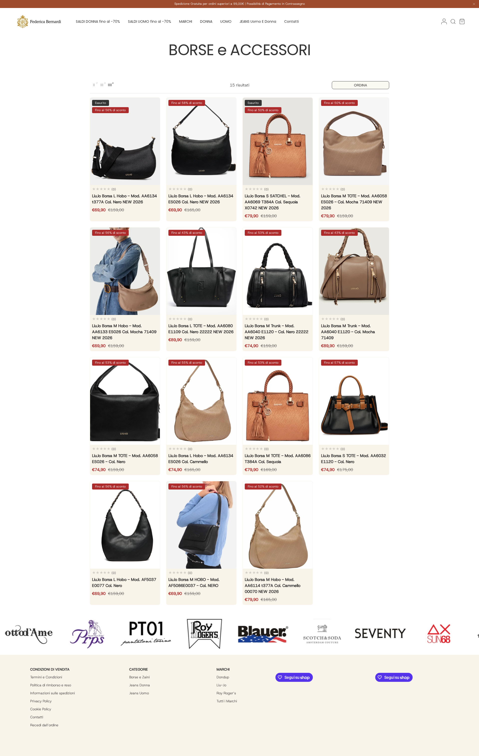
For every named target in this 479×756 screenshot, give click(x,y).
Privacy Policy (41, 701)
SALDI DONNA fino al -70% (98, 21)
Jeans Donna (139, 685)
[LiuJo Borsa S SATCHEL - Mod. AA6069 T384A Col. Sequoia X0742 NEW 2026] (278, 141)
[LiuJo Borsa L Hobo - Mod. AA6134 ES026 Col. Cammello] (201, 401)
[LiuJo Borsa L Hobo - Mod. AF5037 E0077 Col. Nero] (125, 525)
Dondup (223, 677)
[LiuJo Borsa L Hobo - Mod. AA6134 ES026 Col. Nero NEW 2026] (201, 141)
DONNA (206, 21)
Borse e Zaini (139, 677)
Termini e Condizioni (46, 677)
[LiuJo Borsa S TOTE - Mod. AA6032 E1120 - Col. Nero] (354, 401)
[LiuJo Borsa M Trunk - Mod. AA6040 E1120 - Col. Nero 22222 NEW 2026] (278, 271)
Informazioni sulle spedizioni (52, 693)
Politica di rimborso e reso (50, 685)
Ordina (360, 85)
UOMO (226, 21)
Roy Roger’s (226, 693)
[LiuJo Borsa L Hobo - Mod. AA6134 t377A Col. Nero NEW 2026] (125, 141)
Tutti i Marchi (227, 701)
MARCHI (185, 21)
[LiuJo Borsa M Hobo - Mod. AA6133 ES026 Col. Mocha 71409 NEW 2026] (125, 271)
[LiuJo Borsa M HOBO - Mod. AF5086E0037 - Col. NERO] (201, 525)
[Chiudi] (474, 4)
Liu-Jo (221, 685)
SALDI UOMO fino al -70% (149, 21)
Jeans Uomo (139, 693)
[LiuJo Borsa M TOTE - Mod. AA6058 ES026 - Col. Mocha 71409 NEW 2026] (354, 141)
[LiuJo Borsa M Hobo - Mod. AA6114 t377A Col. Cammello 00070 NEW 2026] (278, 525)
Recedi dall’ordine (44, 725)
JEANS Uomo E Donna (258, 21)
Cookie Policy (40, 709)
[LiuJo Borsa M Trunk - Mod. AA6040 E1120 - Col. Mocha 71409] (354, 271)
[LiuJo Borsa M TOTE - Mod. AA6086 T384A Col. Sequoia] (278, 401)
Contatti (291, 21)
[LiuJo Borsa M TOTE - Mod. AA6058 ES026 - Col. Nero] (125, 401)
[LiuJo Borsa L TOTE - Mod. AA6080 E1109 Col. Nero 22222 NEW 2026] (201, 271)
